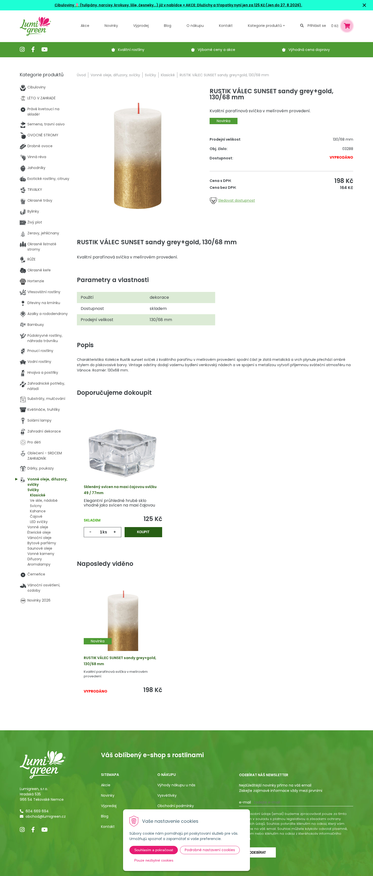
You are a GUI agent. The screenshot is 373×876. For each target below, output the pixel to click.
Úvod (81, 75)
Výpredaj (108, 805)
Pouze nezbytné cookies (153, 860)
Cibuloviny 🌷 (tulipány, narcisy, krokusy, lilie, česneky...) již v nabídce (118, 5)
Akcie (105, 785)
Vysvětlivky (167, 795)
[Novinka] (123, 624)
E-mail (245, 802)
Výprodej (141, 25)
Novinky (111, 25)
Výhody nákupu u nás (176, 785)
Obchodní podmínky (175, 805)
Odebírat (257, 852)
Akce (85, 25)
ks (105, 532)
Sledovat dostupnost (236, 200)
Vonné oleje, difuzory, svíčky (115, 75)
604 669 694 (37, 811)
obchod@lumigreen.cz (46, 816)
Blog (104, 816)
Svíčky (150, 75)
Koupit (143, 532)
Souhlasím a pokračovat (153, 850)
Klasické (168, 75)
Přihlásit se (317, 25)
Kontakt (108, 826)
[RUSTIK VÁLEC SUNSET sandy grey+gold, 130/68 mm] (137, 155)
